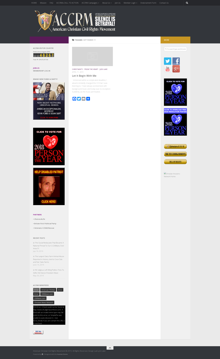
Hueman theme (62, 354)
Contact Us (164, 3)
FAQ (51, 3)
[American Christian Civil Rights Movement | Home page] (76, 21)
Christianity (77, 69)
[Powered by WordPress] (42, 354)
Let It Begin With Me (84, 75)
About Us (106, 3)
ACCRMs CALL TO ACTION (67, 3)
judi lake (103, 69)
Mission (43, 3)
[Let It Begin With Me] (92, 56)
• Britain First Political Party (44, 223)
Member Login (130, 3)
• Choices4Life (39, 219)
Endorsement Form (148, 3)
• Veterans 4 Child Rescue (43, 228)
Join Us (117, 3)
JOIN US (36, 68)
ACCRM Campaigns (89, 3)
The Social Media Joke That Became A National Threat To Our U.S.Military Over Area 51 (48, 246)
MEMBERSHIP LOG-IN (41, 71)
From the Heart (91, 69)
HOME (34, 3)
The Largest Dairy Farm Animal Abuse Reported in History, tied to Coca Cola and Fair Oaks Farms (48, 259)
